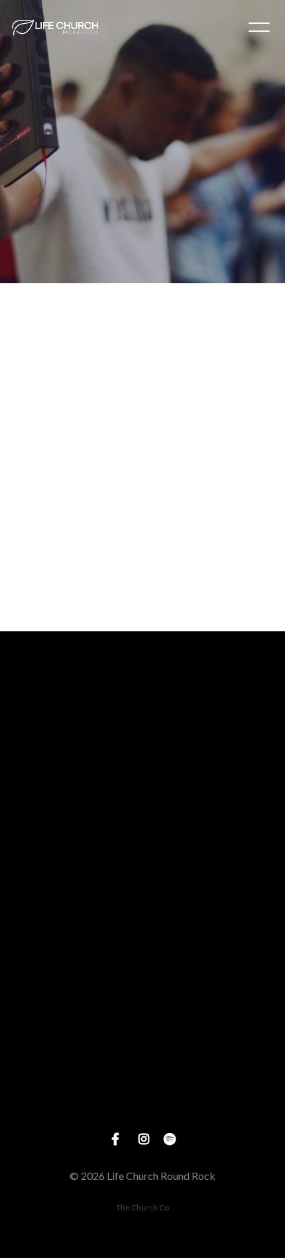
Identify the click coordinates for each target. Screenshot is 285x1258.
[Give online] (142, 1041)
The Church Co (142, 1207)
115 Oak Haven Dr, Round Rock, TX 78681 (142, 1004)
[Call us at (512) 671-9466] (142, 817)
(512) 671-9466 (142, 891)
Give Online (142, 1115)
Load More (142, 602)
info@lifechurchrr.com (142, 779)
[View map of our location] (142, 929)
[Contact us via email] (142, 704)
